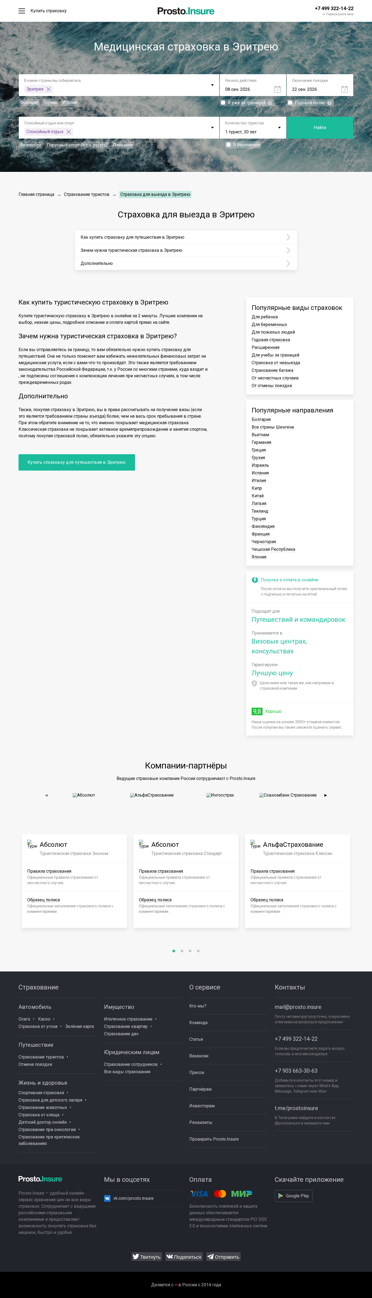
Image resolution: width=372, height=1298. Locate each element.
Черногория (264, 541)
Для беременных (269, 324)
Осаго (24, 1019)
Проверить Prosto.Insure (214, 1139)
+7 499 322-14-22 (296, 1039)
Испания (260, 472)
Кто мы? (197, 1006)
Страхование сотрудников (131, 1064)
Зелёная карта (79, 1026)
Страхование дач (121, 1033)
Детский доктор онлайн (43, 1122)
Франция (261, 534)
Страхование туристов (86, 194)
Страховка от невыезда (276, 362)
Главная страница (36, 194)
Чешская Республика (273, 549)
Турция (259, 518)
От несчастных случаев (275, 378)
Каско (44, 1019)
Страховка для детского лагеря (50, 1100)
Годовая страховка (271, 339)
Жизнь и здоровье (43, 1082)
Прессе (196, 1072)
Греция (259, 450)
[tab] (174, 951)
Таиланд (260, 511)
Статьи (196, 1039)
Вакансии (198, 1055)
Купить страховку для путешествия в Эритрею (77, 462)
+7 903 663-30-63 (296, 1070)
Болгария (261, 419)
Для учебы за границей (275, 355)
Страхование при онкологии (47, 1129)
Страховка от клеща (39, 1114)
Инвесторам (202, 1105)
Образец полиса (43, 899)
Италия (259, 480)
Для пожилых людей (273, 332)
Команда (198, 1022)
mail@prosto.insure (298, 1007)
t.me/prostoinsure (296, 1108)
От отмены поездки (272, 385)
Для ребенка (265, 316)
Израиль (260, 465)
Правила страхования (49, 871)
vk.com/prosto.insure (133, 1198)
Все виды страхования (127, 1071)
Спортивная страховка (41, 1092)
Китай (258, 495)
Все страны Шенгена (273, 427)
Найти (320, 127)
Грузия (258, 457)
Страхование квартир (126, 1026)
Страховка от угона (38, 1026)
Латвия (259, 503)
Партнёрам (200, 1089)
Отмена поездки (35, 1064)
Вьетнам (260, 434)
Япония (259, 557)
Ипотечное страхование (128, 1019)
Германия (261, 442)
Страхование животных (43, 1107)
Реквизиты (200, 1122)
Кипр (257, 488)
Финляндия (263, 526)
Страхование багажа (272, 370)
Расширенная (265, 347)
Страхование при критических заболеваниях (49, 1140)
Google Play (297, 1195)
